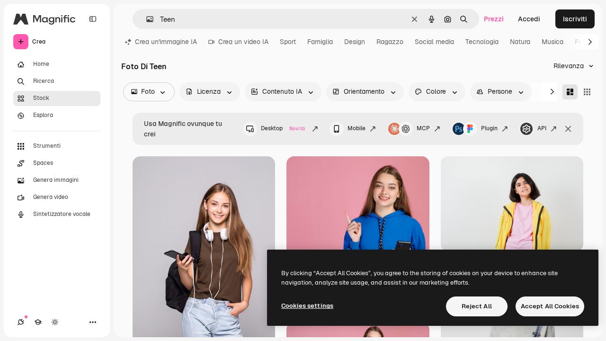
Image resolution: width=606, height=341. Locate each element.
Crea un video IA (243, 41)
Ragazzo (389, 41)
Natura (520, 41)
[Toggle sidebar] (92, 19)
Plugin (489, 128)
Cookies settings (307, 306)
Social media (434, 41)
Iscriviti (575, 19)
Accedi (529, 19)
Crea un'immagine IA (166, 41)
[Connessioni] (20, 322)
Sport (288, 41)
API (541, 128)
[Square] (587, 91)
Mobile (356, 128)
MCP (423, 128)
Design (354, 41)
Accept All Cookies (550, 306)
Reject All (477, 306)
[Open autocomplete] (146, 19)
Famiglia (320, 41)
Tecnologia (482, 41)
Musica (552, 41)
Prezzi (494, 19)
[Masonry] (570, 91)
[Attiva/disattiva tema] (54, 322)
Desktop (283, 128)
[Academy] (37, 322)
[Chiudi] (568, 129)
